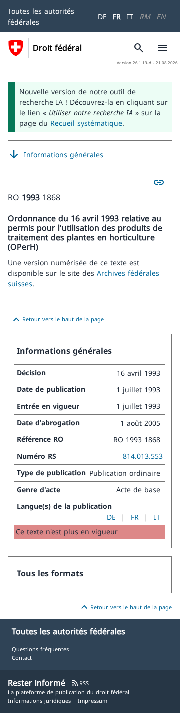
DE (102, 17)
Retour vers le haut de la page (57, 320)
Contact (22, 658)
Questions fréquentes (40, 649)
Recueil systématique (86, 123)
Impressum (93, 700)
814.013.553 (143, 456)
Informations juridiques (39, 700)
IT (130, 17)
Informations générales (56, 155)
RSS (80, 683)
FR (117, 17)
